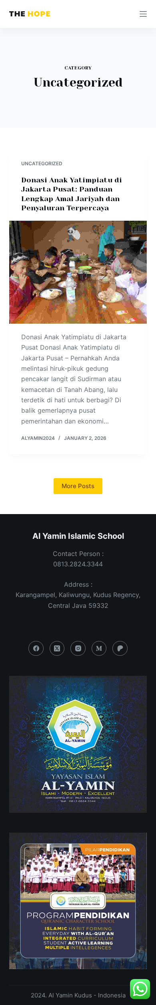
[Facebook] (36, 648)
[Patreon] (120, 648)
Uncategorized (41, 163)
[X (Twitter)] (57, 648)
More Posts (78, 486)
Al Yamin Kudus (70, 995)
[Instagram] (78, 648)
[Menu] (143, 14)
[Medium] (99, 648)
